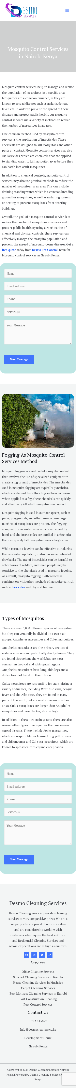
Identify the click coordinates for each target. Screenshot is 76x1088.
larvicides (18, 587)
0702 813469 (38, 1021)
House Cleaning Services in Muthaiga (38, 983)
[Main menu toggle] (67, 10)
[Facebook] (26, 955)
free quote (9, 250)
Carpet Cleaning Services (38, 988)
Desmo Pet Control (44, 250)
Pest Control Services (38, 1004)
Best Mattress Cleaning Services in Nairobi (38, 993)
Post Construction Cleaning (38, 999)
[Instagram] (34, 955)
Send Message (19, 359)
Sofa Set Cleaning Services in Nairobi (38, 977)
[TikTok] (49, 955)
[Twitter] (42, 955)
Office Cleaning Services (38, 972)
